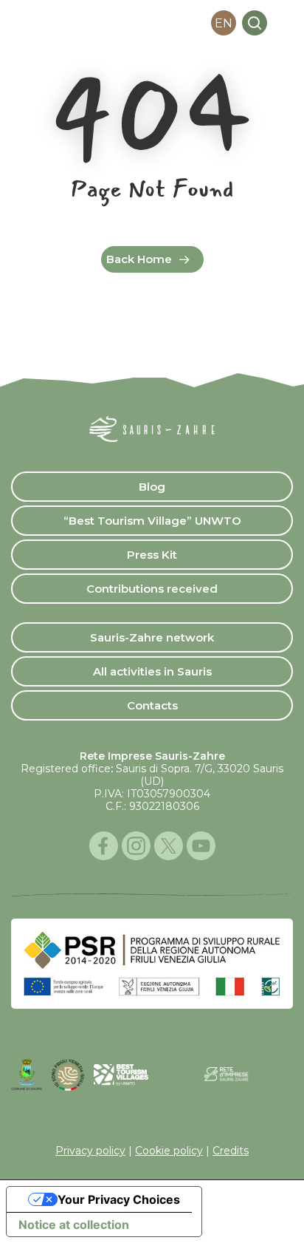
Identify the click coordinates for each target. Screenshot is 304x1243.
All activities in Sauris (152, 671)
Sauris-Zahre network (152, 637)
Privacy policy (90, 1150)
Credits (231, 1150)
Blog (152, 487)
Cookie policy (169, 1150)
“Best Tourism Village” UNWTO (152, 521)
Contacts (152, 705)
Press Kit (152, 555)
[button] (284, 23)
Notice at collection (73, 1224)
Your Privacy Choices (119, 1199)
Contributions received (152, 589)
